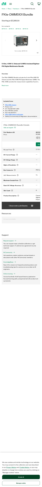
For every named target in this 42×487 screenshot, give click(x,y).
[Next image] (36, 40)
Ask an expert (8, 127)
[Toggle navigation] (10, 4)
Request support (8, 241)
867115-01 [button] (11, 29)
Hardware (16, 9)
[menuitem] (32, 4)
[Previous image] (5, 40)
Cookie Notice (24, 467)
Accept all (21, 477)
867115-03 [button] (25, 29)
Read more (5, 85)
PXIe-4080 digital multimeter (14, 114)
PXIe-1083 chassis (10, 105)
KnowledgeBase (8, 262)
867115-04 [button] (4, 29)
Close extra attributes (18, 205)
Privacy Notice (11, 467)
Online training (8, 274)
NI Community (7, 252)
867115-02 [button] (18, 29)
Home (3, 9)
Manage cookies (21, 483)
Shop (9, 9)
